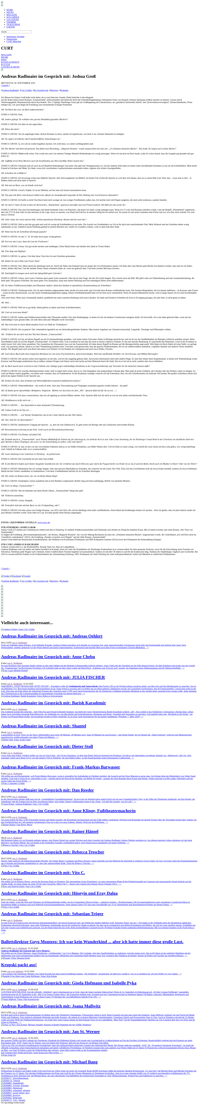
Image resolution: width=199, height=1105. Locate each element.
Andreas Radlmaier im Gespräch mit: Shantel (43, 725)
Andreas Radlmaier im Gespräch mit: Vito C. (43, 872)
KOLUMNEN (12, 17)
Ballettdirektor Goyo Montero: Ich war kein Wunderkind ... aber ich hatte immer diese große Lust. (92, 941)
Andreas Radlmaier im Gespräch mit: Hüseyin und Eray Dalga (59, 893)
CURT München (13, 41)
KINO (4, 59)
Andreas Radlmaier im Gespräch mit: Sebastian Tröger (52, 913)
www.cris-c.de (43, 522)
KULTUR (5, 64)
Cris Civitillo (26, 90)
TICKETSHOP (13, 24)
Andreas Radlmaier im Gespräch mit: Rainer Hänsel (49, 831)
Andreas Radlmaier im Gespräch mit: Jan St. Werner (50, 1031)
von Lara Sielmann (15, 971)
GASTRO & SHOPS (10, 67)
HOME (9, 10)
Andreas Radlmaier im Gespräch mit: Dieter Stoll (47, 746)
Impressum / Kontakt (15, 36)
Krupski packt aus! (19, 964)
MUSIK (4, 57)
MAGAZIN (11, 15)
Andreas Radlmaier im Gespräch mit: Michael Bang (49, 1061)
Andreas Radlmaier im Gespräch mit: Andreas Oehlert (51, 636)
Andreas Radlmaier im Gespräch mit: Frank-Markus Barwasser (60, 766)
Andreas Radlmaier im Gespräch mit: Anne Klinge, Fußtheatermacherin (68, 810)
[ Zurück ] (5, 85)
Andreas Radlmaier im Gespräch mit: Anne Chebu (48, 656)
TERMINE (11, 22)
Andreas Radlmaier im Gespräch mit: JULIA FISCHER (53, 677)
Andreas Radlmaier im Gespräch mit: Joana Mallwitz (51, 1005)
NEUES (10, 12)
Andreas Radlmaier (10, 90)
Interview (54, 90)
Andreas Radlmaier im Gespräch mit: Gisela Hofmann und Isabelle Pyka (68, 982)
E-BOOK (10, 27)
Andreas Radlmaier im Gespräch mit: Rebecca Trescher (52, 851)
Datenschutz (11, 39)
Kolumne (64, 90)
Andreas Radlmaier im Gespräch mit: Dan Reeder (47, 790)
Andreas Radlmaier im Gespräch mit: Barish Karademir (53, 702)
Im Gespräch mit (41, 90)
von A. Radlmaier (19, 643)
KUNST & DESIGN (10, 62)
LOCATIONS (12, 19)
